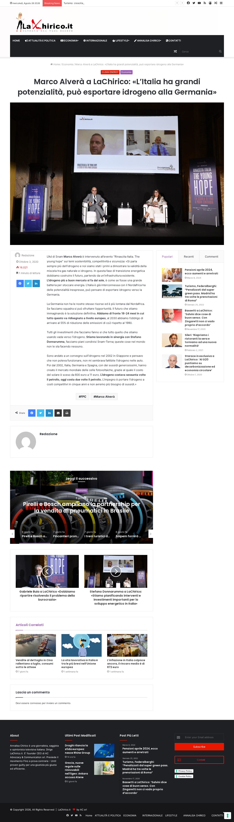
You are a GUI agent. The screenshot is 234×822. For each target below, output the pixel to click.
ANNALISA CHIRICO (148, 40)
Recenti (189, 256)
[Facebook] (20, 283)
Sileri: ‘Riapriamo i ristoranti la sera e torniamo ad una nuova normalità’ (200, 340)
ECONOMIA (70, 40)
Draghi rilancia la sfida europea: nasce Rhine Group (77, 749)
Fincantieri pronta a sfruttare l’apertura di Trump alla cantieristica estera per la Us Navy (81, 510)
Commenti (211, 256)
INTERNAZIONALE (96, 40)
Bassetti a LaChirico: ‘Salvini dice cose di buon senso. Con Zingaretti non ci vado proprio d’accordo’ (200, 318)
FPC (83, 396)
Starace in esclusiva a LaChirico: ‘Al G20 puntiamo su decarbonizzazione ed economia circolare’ (200, 363)
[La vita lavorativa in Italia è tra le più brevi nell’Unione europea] (81, 645)
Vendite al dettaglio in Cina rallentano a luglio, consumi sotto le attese (34, 663)
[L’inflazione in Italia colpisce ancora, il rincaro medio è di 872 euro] (127, 645)
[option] (81, 507)
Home (16, 40)
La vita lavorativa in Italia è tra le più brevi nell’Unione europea (79, 663)
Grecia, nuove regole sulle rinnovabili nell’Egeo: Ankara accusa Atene (76, 770)
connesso (35, 703)
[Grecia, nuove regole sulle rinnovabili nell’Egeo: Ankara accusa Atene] (104, 768)
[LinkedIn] (36, 283)
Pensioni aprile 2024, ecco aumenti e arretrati (201, 271)
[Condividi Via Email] (58, 413)
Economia (67, 64)
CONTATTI (174, 40)
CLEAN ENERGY (110, 72)
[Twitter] (28, 283)
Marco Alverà (105, 396)
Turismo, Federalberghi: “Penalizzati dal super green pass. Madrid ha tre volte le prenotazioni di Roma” (201, 293)
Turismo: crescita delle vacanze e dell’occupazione (92, 3)
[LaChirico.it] (44, 23)
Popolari (167, 256)
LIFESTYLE (121, 40)
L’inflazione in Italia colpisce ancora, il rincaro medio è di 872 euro (126, 663)
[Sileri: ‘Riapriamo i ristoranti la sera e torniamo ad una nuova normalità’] (172, 340)
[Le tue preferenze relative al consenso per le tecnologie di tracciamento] (227, 815)
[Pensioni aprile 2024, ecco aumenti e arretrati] (172, 275)
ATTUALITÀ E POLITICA (41, 40)
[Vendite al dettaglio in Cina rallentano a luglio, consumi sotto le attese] (36, 645)
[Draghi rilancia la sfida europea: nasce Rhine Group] (104, 751)
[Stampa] (67, 413)
